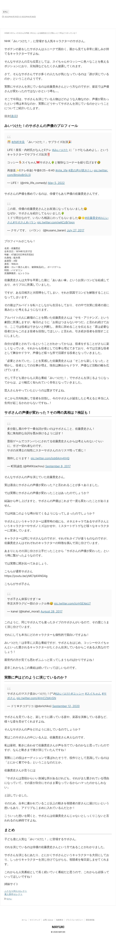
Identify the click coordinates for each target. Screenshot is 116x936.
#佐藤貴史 (91, 218)
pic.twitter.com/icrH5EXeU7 (72, 603)
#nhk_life (61, 170)
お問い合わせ (48, 920)
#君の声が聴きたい (80, 170)
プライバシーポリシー (74, 920)
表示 (14, 116)
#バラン (31, 222)
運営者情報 (90, 920)
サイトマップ (35, 920)
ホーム (24, 920)
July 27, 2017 (75, 230)
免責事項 (59, 920)
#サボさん (19, 222)
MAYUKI (58, 927)
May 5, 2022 (56, 183)
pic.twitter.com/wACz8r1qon (56, 222)
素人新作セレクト (13, 894)
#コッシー (77, 693)
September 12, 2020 (66, 706)
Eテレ (9, 899)
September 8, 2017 (58, 466)
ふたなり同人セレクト (15, 891)
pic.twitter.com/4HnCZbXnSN (36, 698)
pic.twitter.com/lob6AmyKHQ (50, 458)
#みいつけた (60, 150)
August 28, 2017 (51, 611)
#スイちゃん (93, 693)
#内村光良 (18, 142)
